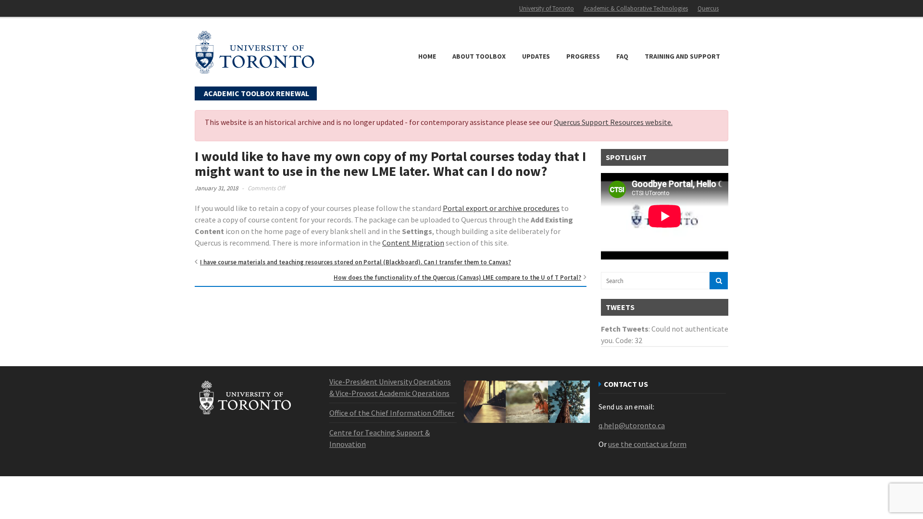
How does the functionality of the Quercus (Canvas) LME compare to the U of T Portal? (457, 277)
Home (427, 56)
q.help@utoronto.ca (632, 425)
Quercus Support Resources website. (613, 122)
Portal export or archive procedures (501, 208)
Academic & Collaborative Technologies (636, 8)
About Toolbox (479, 56)
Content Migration (413, 242)
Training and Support (682, 56)
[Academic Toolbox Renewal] (255, 69)
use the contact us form (647, 444)
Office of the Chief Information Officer (391, 413)
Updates (536, 56)
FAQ (622, 56)
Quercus (708, 8)
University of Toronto (546, 8)
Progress (583, 56)
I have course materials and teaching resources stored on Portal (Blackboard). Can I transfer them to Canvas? (355, 262)
